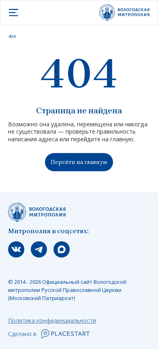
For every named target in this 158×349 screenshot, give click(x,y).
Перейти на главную (79, 162)
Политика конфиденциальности (52, 320)
